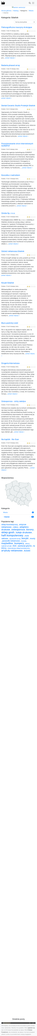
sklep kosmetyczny (9, 524)
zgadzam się (31, 1027)
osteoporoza (18, 529)
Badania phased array (10, 65)
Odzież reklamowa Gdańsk (12, 251)
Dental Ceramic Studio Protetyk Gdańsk (18, 105)
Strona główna (6, 11)
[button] (30, 3)
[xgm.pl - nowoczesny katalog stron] (3, 3)
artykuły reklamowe (12, 550)
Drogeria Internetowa (10, 363)
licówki (27, 550)
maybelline (7, 543)
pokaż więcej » (10, 58)
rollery (16, 527)
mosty (32, 538)
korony (30, 529)
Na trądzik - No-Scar (10, 439)
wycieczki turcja (15, 538)
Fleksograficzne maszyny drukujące (16, 27)
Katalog (15, 11)
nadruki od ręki (6, 546)
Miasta (31, 11)
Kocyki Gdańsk (7, 283)
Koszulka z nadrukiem (10, 175)
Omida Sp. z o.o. (8, 213)
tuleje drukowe (24, 532)
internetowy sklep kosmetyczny (19, 548)
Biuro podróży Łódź (9, 323)
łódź (15, 546)
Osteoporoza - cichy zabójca (13, 401)
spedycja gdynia (25, 546)
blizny (27, 543)
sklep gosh (8, 532)
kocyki (25, 538)
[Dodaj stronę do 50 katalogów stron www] (18, 7)
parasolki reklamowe (11, 541)
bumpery (19, 543)
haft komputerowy (12, 535)
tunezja (24, 541)
